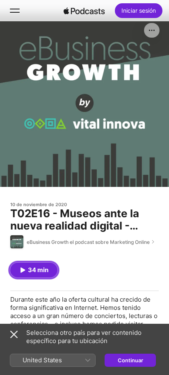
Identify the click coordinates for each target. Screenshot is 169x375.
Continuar (130, 360)
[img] (84, 11)
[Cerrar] (14, 334)
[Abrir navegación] (15, 11)
